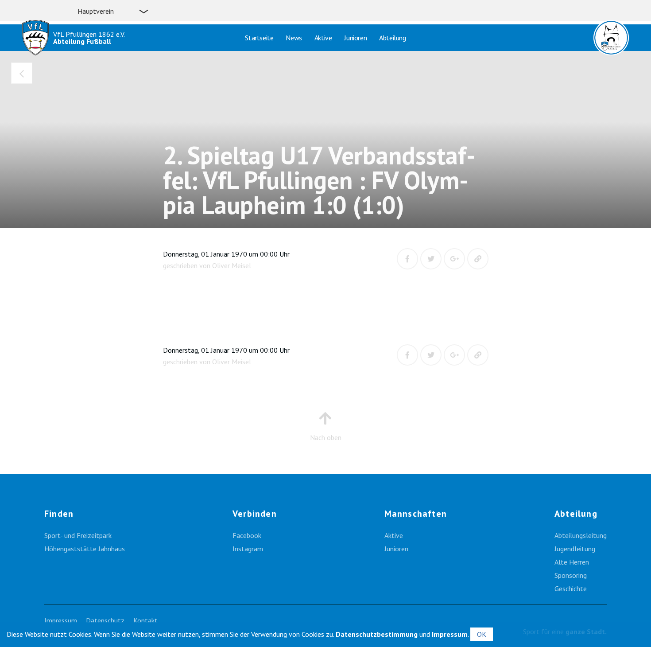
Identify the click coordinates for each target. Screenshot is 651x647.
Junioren (355, 37)
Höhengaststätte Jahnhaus (84, 548)
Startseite (259, 37)
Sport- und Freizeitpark (78, 535)
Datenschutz (105, 620)
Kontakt (145, 620)
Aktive (323, 37)
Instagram (247, 548)
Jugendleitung (574, 548)
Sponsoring (570, 575)
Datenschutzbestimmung (377, 634)
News (294, 37)
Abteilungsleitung (580, 535)
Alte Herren (571, 561)
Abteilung (392, 37)
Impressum (60, 620)
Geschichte (570, 588)
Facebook (246, 535)
